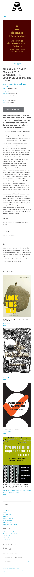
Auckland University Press (13, 568)
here (13, 236)
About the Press (7, 508)
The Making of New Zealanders (13, 375)
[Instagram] (10, 549)
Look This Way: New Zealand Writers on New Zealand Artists (16, 320)
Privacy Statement (7, 520)
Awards (4, 512)
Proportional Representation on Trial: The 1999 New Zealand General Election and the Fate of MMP (16, 486)
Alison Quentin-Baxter (11, 84)
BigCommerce (6, 571)
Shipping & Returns (8, 518)
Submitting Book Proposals (10, 524)
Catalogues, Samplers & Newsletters (12, 510)
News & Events (7, 514)
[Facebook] (3, 549)
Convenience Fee (7, 522)
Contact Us (5, 516)
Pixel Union (14, 570)
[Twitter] (6, 549)
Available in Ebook (13, 109)
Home (4, 16)
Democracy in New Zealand (11, 429)
